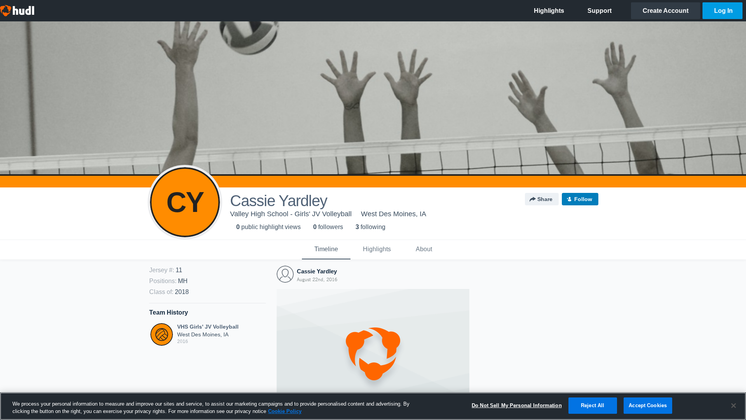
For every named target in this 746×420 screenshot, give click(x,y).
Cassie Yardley (317, 271)
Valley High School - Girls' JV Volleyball (291, 214)
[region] (373, 406)
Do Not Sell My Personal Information (517, 405)
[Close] (733, 405)
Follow (583, 199)
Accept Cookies (648, 405)
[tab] (326, 249)
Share (545, 199)
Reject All (592, 405)
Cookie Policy (285, 412)
